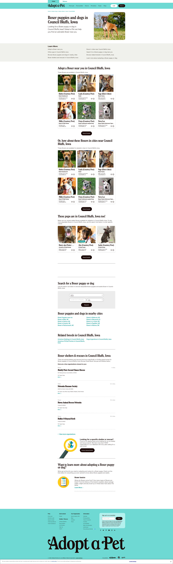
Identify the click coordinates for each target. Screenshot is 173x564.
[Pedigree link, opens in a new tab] (119, 557)
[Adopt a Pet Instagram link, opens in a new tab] (112, 530)
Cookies (85, 521)
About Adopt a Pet (75, 516)
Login (114, 5)
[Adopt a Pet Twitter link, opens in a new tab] (103, 530)
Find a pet (50, 516)
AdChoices (85, 527)
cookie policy (54, 561)
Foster (100, 5)
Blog (72, 518)
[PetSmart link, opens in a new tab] (112, 557)
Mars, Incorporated (87, 525)
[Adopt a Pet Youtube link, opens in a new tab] (109, 530)
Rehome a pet (51, 518)
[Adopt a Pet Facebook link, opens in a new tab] (100, 530)
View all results (86, 133)
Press (72, 521)
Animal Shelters (62, 521)
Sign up (122, 5)
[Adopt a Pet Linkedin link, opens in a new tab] (115, 530)
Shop (105, 5)
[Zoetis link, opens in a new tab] (123, 557)
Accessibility (86, 523)
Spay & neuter (51, 519)
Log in (60, 528)
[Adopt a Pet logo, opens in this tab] (86, 545)
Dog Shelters (62, 523)
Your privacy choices (88, 529)
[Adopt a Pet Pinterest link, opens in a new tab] (106, 530)
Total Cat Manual (52, 523)
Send (119, 518)
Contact (73, 519)
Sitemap (85, 516)
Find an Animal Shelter (87, 450)
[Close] (170, 561)
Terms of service (87, 519)
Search (86, 305)
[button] (72, 99)
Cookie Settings (79, 558)
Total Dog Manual (52, 521)
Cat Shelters (62, 525)
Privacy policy (86, 518)
